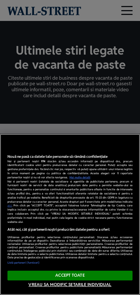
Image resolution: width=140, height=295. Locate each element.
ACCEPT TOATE (69, 275)
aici (9, 205)
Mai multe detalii (79, 177)
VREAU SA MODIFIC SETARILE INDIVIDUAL (69, 284)
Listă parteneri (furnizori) (23, 262)
